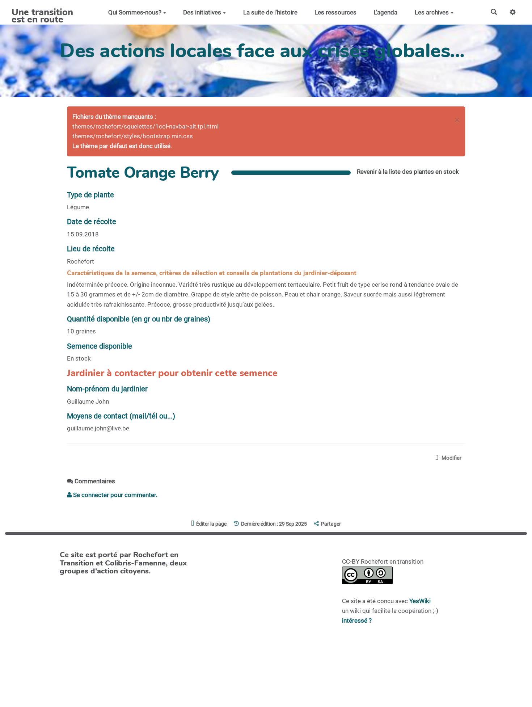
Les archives (432, 12)
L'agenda (385, 12)
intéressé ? (357, 620)
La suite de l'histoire (270, 12)
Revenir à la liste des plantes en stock (408, 171)
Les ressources (335, 12)
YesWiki (420, 601)
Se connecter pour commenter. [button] (114, 494)
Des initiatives (202, 12)
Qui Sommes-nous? (134, 12)
